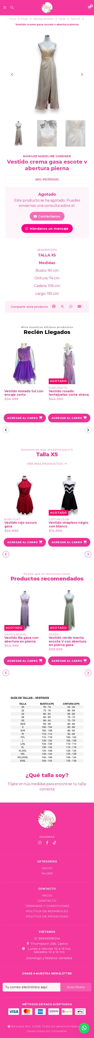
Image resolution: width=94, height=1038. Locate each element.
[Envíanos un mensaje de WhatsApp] (84, 1028)
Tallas (61, 18)
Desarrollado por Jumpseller (47, 1031)
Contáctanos (48, 216)
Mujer (24, 18)
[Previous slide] (12, 74)
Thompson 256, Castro (49, 943)
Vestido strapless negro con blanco (68, 524)
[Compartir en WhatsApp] (71, 306)
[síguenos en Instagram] (39, 843)
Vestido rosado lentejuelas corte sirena (69, 393)
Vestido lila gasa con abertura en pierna (21, 639)
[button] (25, 418)
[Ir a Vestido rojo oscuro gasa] (24, 495)
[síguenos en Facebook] (47, 843)
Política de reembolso (47, 911)
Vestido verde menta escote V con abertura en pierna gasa (67, 641)
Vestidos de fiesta (43, 18)
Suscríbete (76, 987)
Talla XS (75, 18)
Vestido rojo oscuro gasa (20, 524)
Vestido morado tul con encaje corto (23, 393)
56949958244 (49, 938)
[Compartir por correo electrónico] (79, 306)
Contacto (47, 900)
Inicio (13, 18)
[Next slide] (82, 74)
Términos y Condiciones (47, 906)
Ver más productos (45, 464)
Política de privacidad (47, 916)
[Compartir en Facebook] (54, 306)
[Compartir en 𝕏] (62, 306)
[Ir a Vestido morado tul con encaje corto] (24, 363)
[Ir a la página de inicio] (47, 7)
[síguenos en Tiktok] (54, 843)
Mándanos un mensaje (48, 229)
